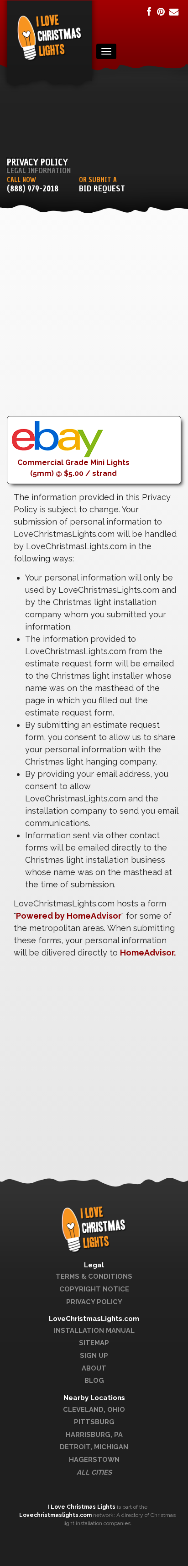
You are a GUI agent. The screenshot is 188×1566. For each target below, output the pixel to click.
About (94, 1368)
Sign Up (94, 1355)
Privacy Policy (94, 1302)
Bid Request (102, 189)
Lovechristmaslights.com (55, 1515)
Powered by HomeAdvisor (68, 916)
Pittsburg (94, 1422)
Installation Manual (94, 1330)
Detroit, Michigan (94, 1447)
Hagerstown (94, 1459)
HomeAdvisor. (148, 952)
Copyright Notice (94, 1289)
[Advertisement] (94, 322)
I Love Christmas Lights (82, 1507)
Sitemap (94, 1342)
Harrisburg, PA (94, 1434)
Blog (94, 1380)
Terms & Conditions (94, 1276)
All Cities (94, 1472)
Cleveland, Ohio (94, 1409)
